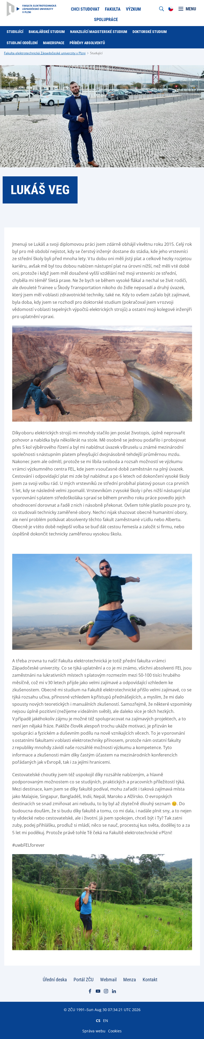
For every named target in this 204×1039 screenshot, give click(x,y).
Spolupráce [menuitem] (106, 19)
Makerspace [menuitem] (53, 43)
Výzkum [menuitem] (133, 9)
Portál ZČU (84, 979)
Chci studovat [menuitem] (85, 9)
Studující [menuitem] (15, 32)
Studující (96, 53)
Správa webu (93, 1030)
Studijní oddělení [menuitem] (22, 43)
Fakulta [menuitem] (113, 9)
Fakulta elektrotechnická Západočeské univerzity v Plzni (45, 53)
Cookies (115, 1030)
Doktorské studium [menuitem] (150, 32)
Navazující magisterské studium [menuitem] (98, 32)
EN (105, 1020)
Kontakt (150, 979)
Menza (129, 979)
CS (98, 1020)
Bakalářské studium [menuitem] (47, 32)
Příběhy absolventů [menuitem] (87, 43)
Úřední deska (55, 979)
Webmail (108, 979)
